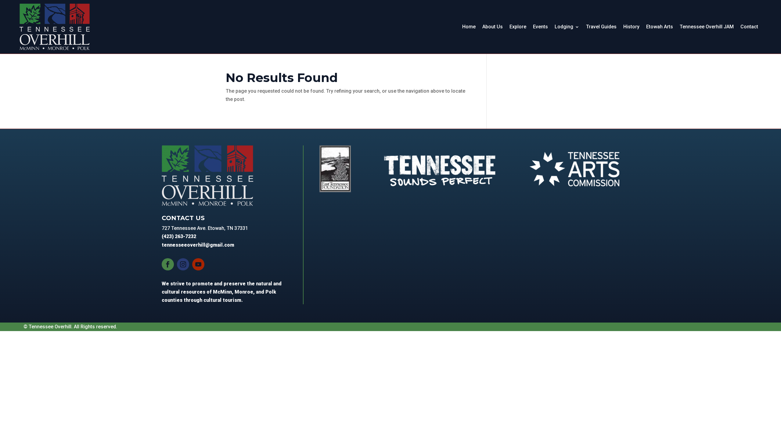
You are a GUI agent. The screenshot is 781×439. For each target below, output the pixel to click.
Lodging (564, 27)
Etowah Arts (659, 27)
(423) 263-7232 (179, 236)
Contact (749, 27)
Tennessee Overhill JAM (707, 27)
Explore (517, 27)
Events (540, 27)
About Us (492, 27)
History (631, 27)
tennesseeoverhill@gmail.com (198, 245)
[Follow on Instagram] (183, 264)
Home (469, 27)
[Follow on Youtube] (198, 264)
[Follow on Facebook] (168, 264)
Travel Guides (601, 27)
